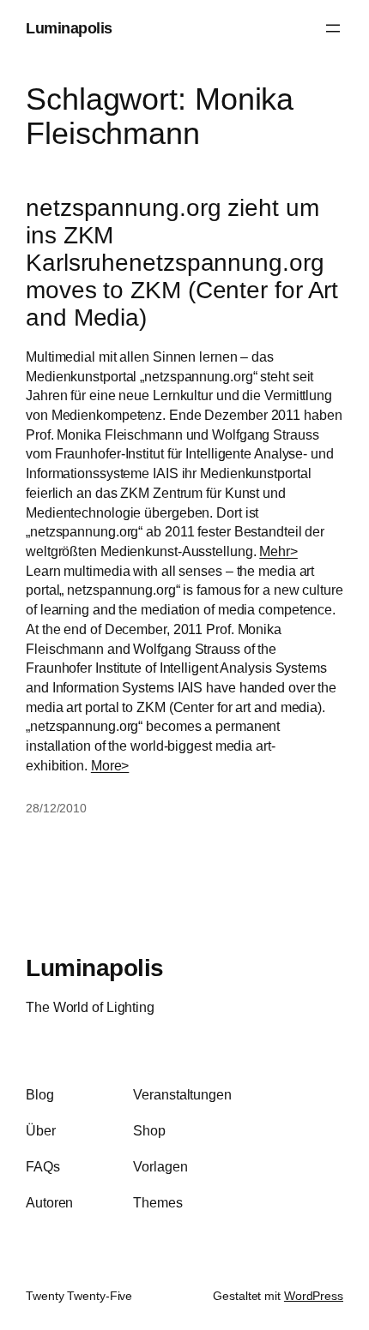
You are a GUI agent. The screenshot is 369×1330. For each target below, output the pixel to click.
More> (110, 765)
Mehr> (278, 551)
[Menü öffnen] (333, 28)
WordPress (313, 1296)
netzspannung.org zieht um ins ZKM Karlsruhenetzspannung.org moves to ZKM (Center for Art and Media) (182, 262)
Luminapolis (69, 28)
